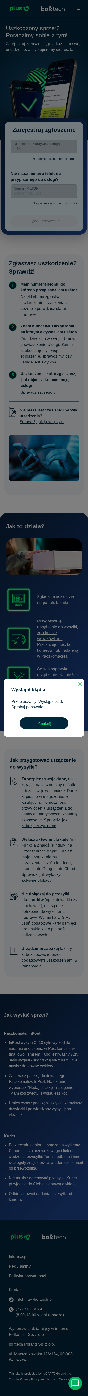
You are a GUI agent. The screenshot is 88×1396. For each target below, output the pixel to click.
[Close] (80, 684)
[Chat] (75, 1383)
